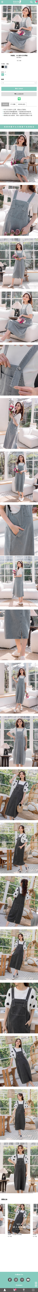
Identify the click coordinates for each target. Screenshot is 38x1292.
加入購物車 (20, 89)
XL (5, 75)
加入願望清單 (20, 94)
